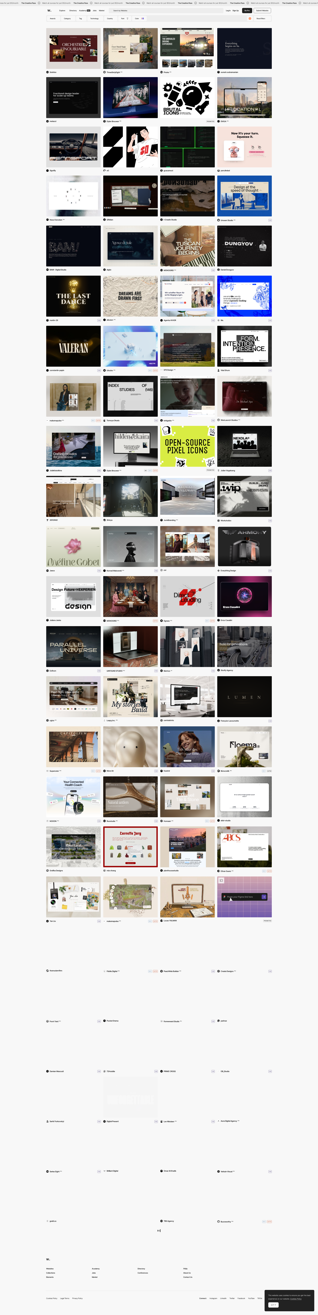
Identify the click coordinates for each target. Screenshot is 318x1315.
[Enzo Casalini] (244, 596)
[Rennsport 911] (73, 147)
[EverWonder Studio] (130, 97)
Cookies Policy (295, 1299)
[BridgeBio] (187, 396)
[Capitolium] (73, 746)
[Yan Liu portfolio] (73, 896)
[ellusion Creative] (130, 296)
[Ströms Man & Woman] (187, 546)
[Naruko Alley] (130, 496)
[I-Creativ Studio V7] (187, 196)
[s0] (130, 147)
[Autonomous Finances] (187, 947)
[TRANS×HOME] (187, 1047)
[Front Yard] (73, 997)
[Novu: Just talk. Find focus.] (187, 746)
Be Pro (247, 10)
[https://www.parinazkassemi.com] (244, 997)
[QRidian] (130, 196)
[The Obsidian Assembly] (130, 947)
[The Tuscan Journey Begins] (187, 246)
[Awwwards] (49, 11)
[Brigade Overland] (187, 48)
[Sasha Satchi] (187, 1097)
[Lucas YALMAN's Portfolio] (187, 896)
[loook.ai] (187, 646)
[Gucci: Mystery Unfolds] (130, 596)
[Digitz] (130, 246)
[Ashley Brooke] (244, 846)
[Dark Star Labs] (244, 947)
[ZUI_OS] (187, 147)
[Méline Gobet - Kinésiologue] (73, 546)
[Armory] (244, 546)
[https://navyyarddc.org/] (187, 846)
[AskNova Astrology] (130, 997)
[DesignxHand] (244, 396)
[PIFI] (73, 696)
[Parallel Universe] (73, 646)
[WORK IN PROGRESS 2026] (244, 496)
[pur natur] (73, 496)
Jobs (95, 10)
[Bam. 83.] (130, 1047)
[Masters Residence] (244, 97)
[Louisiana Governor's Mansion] (130, 48)
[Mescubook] (73, 1047)
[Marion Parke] (244, 1147)
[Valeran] (73, 346)
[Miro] (130, 1197)
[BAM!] (73, 246)
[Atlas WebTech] (187, 696)
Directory (73, 10)
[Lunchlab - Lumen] (244, 696)
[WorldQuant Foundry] (73, 1147)
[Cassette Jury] (130, 846)
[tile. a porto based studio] (244, 296)
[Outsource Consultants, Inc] (244, 1197)
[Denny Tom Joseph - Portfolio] (73, 1247)
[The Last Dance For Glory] (73, 296)
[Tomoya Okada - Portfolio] (130, 396)
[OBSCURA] (244, 346)
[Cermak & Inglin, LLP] (73, 947)
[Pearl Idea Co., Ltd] (130, 696)
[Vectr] (130, 346)
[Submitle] (187, 1147)
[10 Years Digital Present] (130, 1097)
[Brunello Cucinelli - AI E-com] (73, 396)
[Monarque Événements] (73, 48)
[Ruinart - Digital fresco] (130, 896)
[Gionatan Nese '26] (73, 196)
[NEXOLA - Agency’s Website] (244, 446)
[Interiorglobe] (130, 646)
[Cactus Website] (244, 1047)
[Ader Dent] (244, 1097)
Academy (84, 10)
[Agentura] (130, 546)
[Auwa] (130, 746)
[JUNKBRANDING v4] (187, 496)
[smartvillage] (187, 296)
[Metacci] (73, 97)
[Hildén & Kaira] (130, 446)
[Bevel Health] (73, 796)
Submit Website (262, 10)
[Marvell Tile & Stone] (187, 796)
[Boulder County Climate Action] (187, 346)
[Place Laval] (73, 846)
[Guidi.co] (73, 1197)
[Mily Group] (130, 796)
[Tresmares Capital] (187, 596)
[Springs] (130, 1247)
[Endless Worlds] (244, 1247)
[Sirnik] (73, 1097)
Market (101, 10)
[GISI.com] (244, 646)
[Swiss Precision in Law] (187, 1197)
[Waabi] (187, 1247)
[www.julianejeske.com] (73, 596)
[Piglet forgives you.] (244, 147)
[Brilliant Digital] (130, 1147)
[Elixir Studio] (244, 796)
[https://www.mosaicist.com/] (73, 446)
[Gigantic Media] (187, 997)
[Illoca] (244, 196)
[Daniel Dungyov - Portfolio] (244, 246)
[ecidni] (244, 48)
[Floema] (244, 746)
